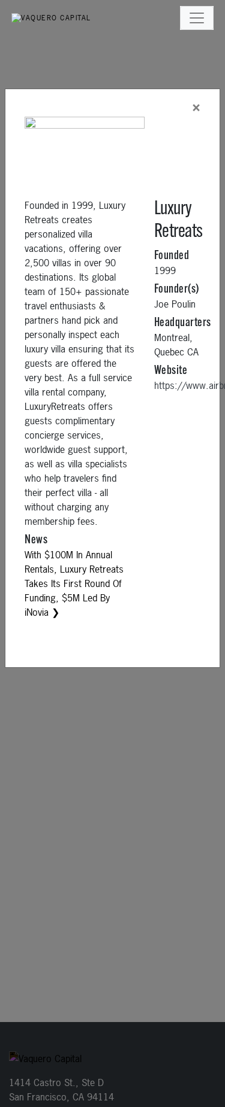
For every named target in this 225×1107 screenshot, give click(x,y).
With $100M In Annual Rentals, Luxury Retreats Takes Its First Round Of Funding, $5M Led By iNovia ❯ (74, 583)
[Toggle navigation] (197, 18)
